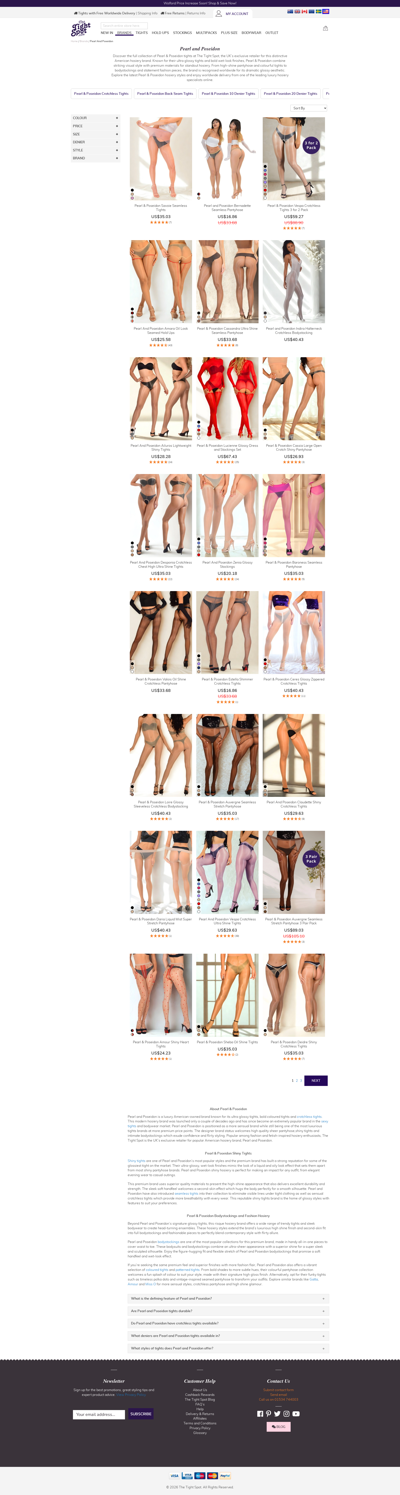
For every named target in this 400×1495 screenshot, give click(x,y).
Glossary (200, 1433)
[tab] (228, 1298)
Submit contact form (278, 1390)
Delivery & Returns (200, 1414)
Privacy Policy (200, 1428)
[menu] (210, 33)
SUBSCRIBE (140, 1414)
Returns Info (196, 13)
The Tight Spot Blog (200, 1399)
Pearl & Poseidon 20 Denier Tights (290, 93)
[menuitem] (107, 33)
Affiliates (200, 1418)
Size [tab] (76, 134)
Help (200, 1409)
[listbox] (132, 195)
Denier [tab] (79, 142)
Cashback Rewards (200, 1394)
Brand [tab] (79, 158)
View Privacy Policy (131, 1394)
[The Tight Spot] (85, 28)
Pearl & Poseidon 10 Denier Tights (228, 93)
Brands (84, 41)
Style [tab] (78, 150)
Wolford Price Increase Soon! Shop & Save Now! (200, 3)
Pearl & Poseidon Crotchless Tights (101, 93)
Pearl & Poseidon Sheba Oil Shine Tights (227, 1042)
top (5, 1471)
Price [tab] (77, 126)
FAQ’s (200, 1404)
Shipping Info (148, 13)
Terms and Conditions (200, 1423)
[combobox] (124, 25)
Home (74, 41)
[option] (132, 190)
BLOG (280, 1427)
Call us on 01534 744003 (278, 1399)
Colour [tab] (80, 118)
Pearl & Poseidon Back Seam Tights (165, 93)
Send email (278, 1394)
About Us (200, 1390)
